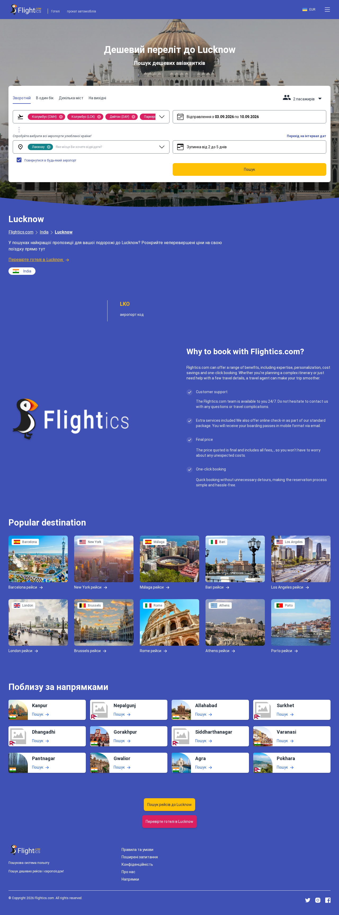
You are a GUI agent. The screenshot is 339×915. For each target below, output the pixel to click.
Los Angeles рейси (287, 587)
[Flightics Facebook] (328, 900)
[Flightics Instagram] (318, 900)
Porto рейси (281, 650)
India (44, 232)
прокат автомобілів (81, 11)
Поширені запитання (140, 857)
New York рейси (87, 587)
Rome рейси (150, 650)
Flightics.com (20, 232)
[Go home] (25, 850)
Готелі (55, 11)
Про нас (128, 872)
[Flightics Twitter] (307, 900)
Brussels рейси (87, 650)
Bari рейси (215, 587)
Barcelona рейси (22, 587)
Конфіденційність (137, 864)
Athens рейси (217, 650)
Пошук (37, 714)
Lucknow (64, 232)
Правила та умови (137, 849)
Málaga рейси (152, 587)
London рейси (20, 650)
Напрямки (130, 879)
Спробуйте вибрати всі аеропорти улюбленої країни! (52, 136)
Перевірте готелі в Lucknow (35, 259)
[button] (327, 9)
